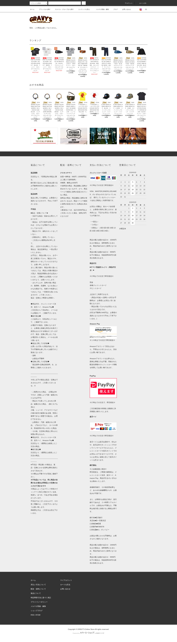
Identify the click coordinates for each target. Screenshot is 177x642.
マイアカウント (66, 580)
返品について (36, 593)
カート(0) (142, 3)
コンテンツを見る (84, 9)
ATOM (38, 615)
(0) (146, 9)
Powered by (76, 633)
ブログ (115, 9)
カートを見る (65, 585)
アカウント (129, 3)
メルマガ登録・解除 (102, 9)
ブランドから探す (44, 9)
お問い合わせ (126, 9)
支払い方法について (38, 585)
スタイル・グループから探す (64, 9)
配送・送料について (38, 589)
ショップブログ (37, 611)
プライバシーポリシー (39, 602)
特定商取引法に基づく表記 (41, 598)
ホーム (32, 9)
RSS (32, 615)
